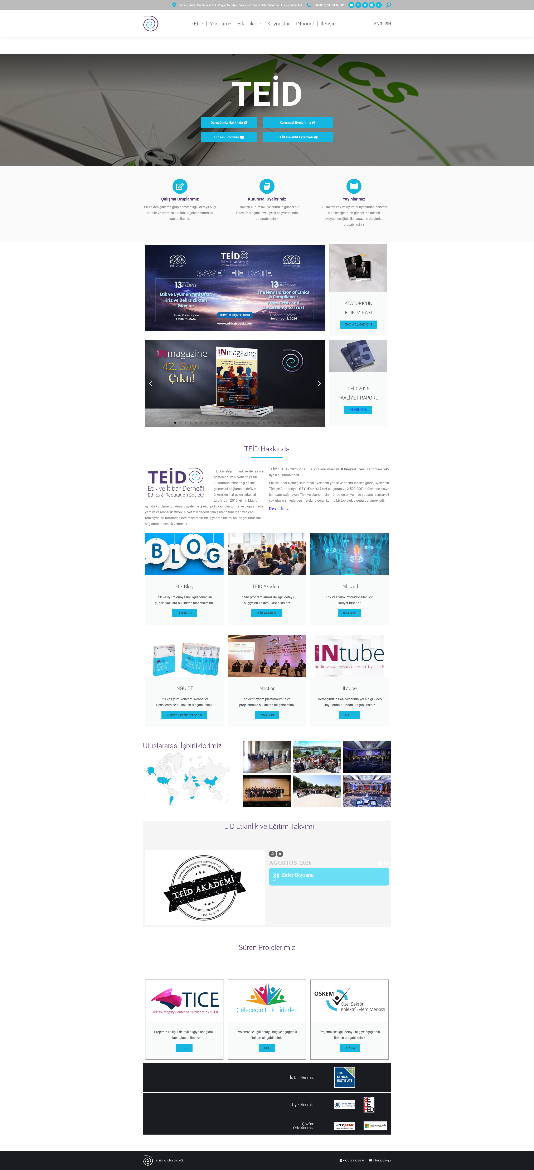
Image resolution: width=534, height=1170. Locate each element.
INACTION (267, 715)
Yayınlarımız (354, 199)
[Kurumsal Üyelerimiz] (267, 186)
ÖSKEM (350, 1048)
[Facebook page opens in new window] (379, 5)
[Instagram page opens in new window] (372, 5)
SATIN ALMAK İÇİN (358, 324)
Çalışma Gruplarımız (180, 199)
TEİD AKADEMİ (266, 613)
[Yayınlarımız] (353, 186)
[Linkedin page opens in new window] (358, 5)
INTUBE (349, 715)
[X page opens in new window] (365, 5)
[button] (150, 383)
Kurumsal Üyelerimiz (267, 199)
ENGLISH (382, 23)
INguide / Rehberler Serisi (184, 715)
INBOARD (349, 613)
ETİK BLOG (184, 613)
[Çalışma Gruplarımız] (180, 186)
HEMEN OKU (358, 410)
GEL (267, 1048)
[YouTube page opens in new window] (351, 5)
